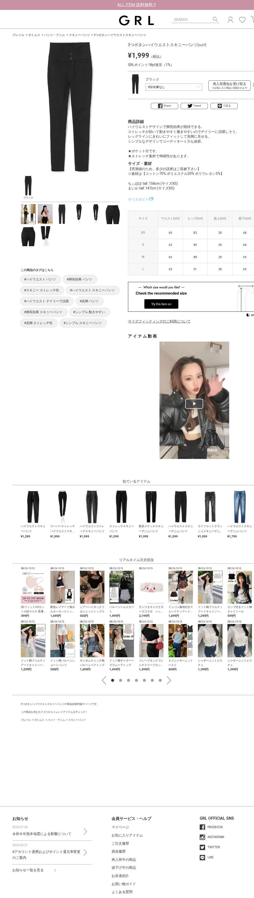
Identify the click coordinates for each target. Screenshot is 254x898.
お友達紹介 (120, 876)
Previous (104, 680)
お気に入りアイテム (127, 835)
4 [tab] (136, 680)
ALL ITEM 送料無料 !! (136, 4)
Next (169, 680)
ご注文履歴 (120, 843)
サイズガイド (138, 199)
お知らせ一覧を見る (28, 870)
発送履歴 (119, 851)
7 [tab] (160, 680)
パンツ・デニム (54, 35)
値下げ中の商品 (124, 867)
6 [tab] (152, 680)
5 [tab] (144, 680)
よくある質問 (122, 892)
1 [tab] (112, 680)
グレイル (18, 35)
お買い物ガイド (124, 884)
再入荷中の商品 (124, 860)
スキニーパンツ (79, 35)
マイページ (120, 827)
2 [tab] (120, 680)
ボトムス (34, 35)
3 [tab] (128, 680)
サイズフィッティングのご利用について (159, 321)
